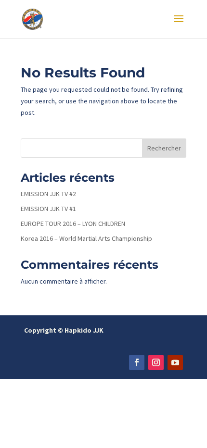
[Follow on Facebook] (136, 362)
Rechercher (164, 148)
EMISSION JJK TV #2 (48, 193)
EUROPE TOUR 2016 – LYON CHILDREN (73, 223)
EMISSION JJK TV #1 (48, 208)
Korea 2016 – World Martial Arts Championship (86, 238)
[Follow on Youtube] (175, 362)
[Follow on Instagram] (156, 362)
